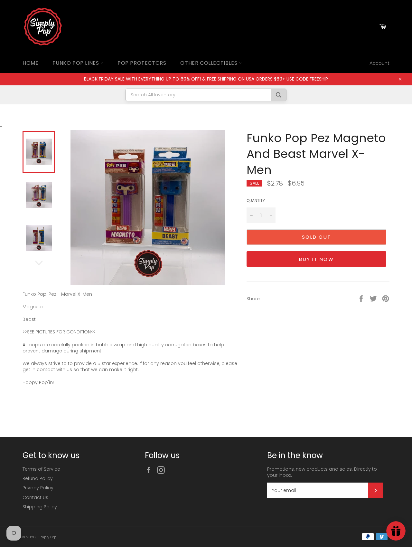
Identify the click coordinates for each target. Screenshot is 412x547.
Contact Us (35, 497)
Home (30, 63)
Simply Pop (46, 537)
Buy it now (316, 259)
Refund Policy (38, 478)
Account (379, 63)
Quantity (256, 200)
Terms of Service (41, 469)
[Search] (278, 95)
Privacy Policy (38, 488)
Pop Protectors (141, 63)
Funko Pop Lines (76, 63)
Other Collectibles (209, 63)
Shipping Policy (40, 507)
